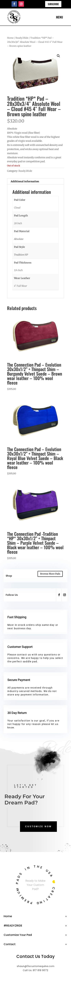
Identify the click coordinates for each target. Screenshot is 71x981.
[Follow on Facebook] (14, 4)
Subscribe (53, 4)
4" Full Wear (20, 285)
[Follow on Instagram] (21, 4)
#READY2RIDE (13, 926)
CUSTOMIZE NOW (38, 826)
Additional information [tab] (25, 181)
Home (10, 37)
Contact (10, 944)
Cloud (17, 207)
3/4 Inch (18, 270)
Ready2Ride (22, 37)
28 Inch (18, 223)
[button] (58, 56)
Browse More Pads (50, 573)
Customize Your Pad (18, 935)
